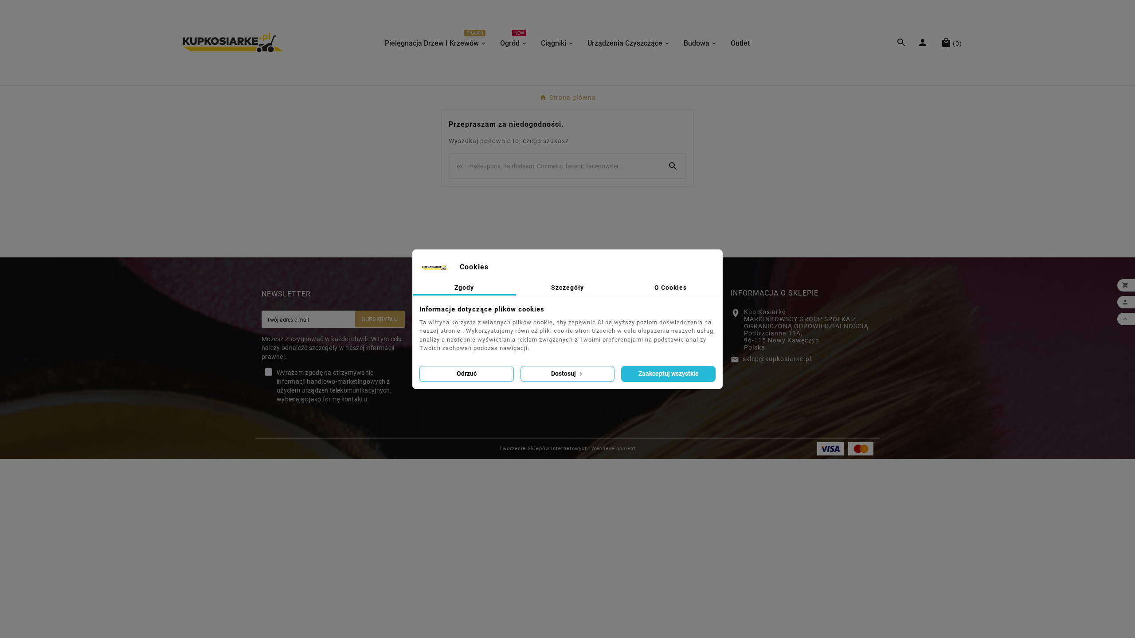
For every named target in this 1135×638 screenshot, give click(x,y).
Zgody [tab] (464, 287)
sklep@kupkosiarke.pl (777, 358)
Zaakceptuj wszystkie (668, 373)
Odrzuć (467, 373)
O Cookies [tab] (670, 287)
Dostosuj (564, 373)
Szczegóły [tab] (567, 287)
